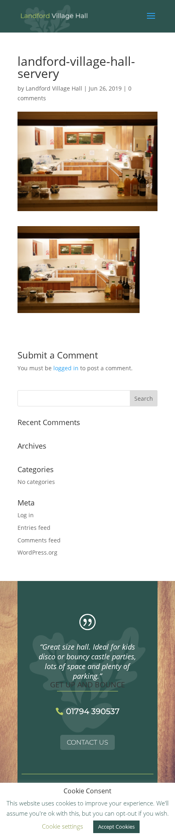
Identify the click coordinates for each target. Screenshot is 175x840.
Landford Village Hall (54, 88)
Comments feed (39, 540)
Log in (26, 515)
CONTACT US (87, 742)
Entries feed (34, 527)
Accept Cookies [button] (116, 826)
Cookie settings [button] (62, 826)
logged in (66, 368)
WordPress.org (37, 552)
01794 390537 (93, 711)
